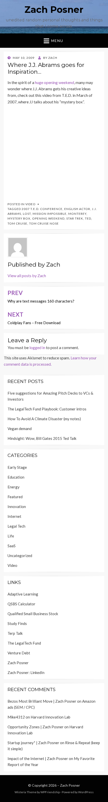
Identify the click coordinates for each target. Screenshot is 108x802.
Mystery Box (19, 218)
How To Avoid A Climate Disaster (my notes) (44, 418)
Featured (15, 496)
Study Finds (17, 623)
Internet (14, 516)
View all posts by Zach (27, 275)
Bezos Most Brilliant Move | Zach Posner (42, 701)
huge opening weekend (54, 82)
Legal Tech (16, 526)
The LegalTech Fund (24, 643)
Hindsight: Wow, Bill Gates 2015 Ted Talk (42, 438)
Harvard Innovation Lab (50, 717)
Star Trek (74, 218)
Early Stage (17, 467)
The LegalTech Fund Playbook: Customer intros (47, 409)
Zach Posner (54, 9)
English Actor (77, 209)
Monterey (77, 214)
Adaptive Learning (23, 594)
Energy (14, 487)
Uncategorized (20, 555)
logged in (37, 347)
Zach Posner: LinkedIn (26, 672)
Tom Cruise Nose (44, 223)
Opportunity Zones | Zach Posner (36, 727)
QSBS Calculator (21, 604)
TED (88, 218)
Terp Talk (15, 633)
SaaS (12, 545)
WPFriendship (50, 792)
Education (16, 477)
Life (11, 536)
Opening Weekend (48, 218)
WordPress (86, 792)
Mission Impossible (50, 214)
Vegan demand (20, 428)
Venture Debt (19, 653)
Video (30, 204)
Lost (27, 214)
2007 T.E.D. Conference (42, 209)
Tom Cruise (17, 223)
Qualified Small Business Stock (33, 613)
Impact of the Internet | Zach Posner (38, 758)
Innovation (17, 506)
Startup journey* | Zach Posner (33, 742)
